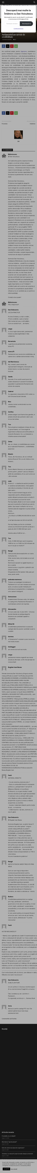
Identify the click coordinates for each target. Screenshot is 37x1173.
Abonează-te (26, 23)
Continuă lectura (18, 28)
